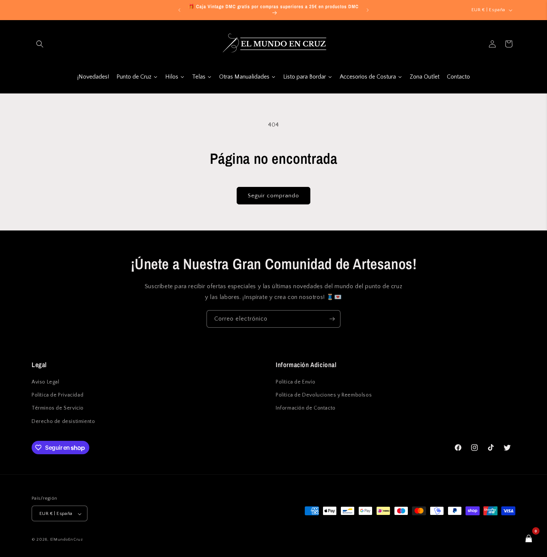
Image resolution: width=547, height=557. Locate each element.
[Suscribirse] (332, 319)
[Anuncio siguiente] (367, 10)
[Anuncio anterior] (179, 10)
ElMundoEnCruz (66, 540)
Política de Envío (295, 382)
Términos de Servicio (58, 408)
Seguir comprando (273, 195)
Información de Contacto (306, 408)
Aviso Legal (46, 382)
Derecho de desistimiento (63, 421)
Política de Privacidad (57, 395)
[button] (40, 44)
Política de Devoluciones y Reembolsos (324, 395)
